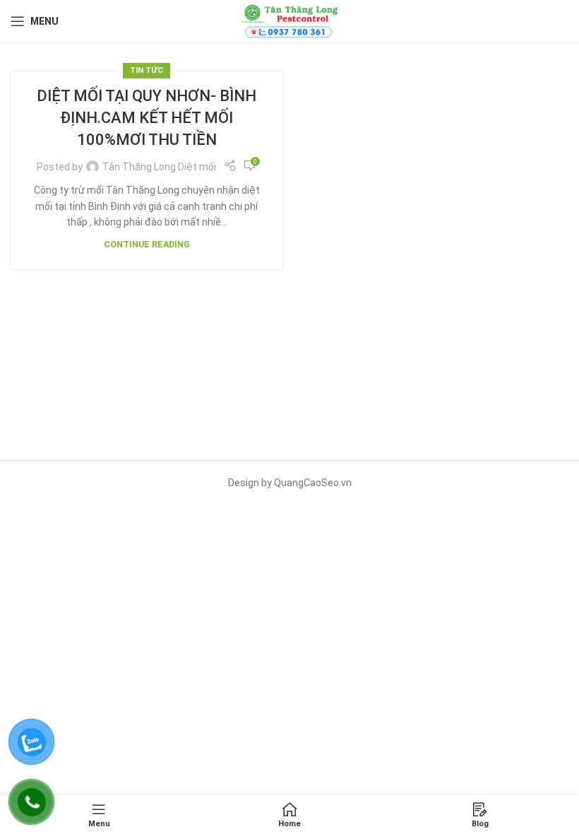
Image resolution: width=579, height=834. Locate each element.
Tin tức (146, 70)
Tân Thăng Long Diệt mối (159, 166)
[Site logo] (289, 20)
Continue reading (147, 244)
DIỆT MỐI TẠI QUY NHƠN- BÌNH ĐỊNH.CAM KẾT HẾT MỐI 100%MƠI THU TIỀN (146, 117)
